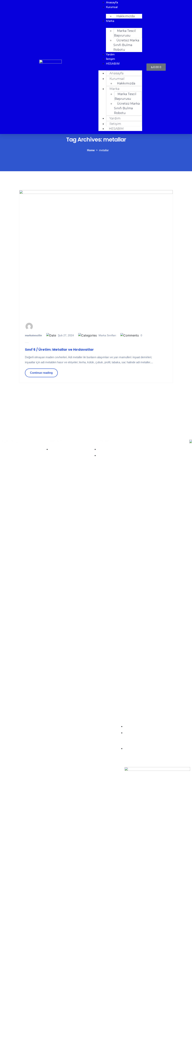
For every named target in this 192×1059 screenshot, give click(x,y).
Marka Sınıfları (107, 335)
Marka (110, 21)
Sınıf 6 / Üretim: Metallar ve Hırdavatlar (59, 349)
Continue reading (41, 372)
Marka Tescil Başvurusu (125, 33)
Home (91, 150)
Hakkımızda (125, 16)
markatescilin (33, 335)
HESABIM (113, 63)
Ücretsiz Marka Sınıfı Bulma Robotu (126, 45)
